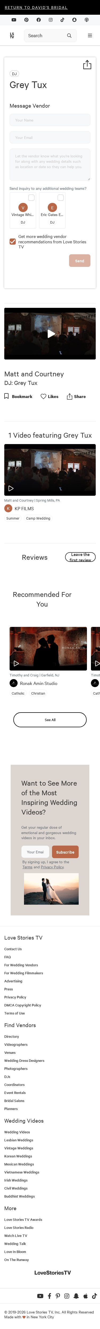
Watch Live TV (15, 1235)
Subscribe (65, 852)
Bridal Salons (14, 1100)
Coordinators (14, 1084)
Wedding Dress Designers (24, 1060)
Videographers (15, 1044)
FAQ (7, 956)
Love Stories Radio (18, 1227)
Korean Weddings (18, 1155)
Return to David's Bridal (36, 7)
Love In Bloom (15, 1251)
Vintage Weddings (18, 1147)
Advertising (13, 980)
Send (79, 260)
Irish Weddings (15, 1180)
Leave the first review (80, 557)
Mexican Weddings (19, 1164)
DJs (7, 1076)
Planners (11, 1108)
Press (8, 988)
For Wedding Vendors (21, 964)
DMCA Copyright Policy (22, 1005)
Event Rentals (15, 1092)
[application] (50, 333)
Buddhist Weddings (19, 1196)
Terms (27, 866)
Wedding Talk (15, 1243)
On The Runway (16, 1259)
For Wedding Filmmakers (23, 972)
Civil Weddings (15, 1188)
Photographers (15, 1068)
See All (50, 719)
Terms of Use (14, 1013)
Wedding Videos (17, 1131)
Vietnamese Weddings (21, 1172)
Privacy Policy (52, 866)
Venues (9, 1052)
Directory (11, 1036)
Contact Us (13, 948)
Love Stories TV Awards (23, 1219)
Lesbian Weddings (18, 1139)
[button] (50, 333)
